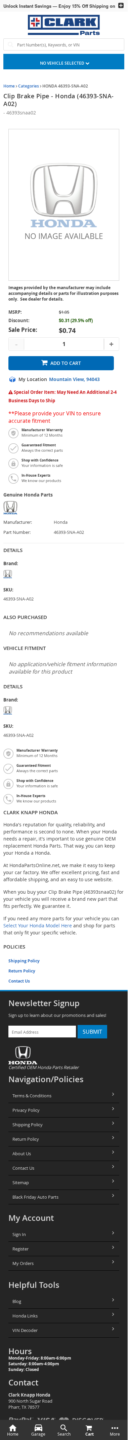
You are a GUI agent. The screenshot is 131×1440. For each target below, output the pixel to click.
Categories (28, 86)
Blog (16, 1301)
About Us (21, 1154)
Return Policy (21, 971)
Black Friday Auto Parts (35, 1197)
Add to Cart (65, 363)
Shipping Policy (24, 961)
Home (9, 86)
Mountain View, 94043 (74, 379)
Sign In (19, 1234)
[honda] (28, 574)
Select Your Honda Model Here (37, 925)
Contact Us (19, 981)
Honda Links (25, 1316)
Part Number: (17, 532)
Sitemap (20, 1182)
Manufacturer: (17, 522)
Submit (92, 1031)
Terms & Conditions (31, 1096)
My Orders (23, 1263)
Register (20, 1249)
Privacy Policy (26, 1110)
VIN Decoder (25, 1330)
